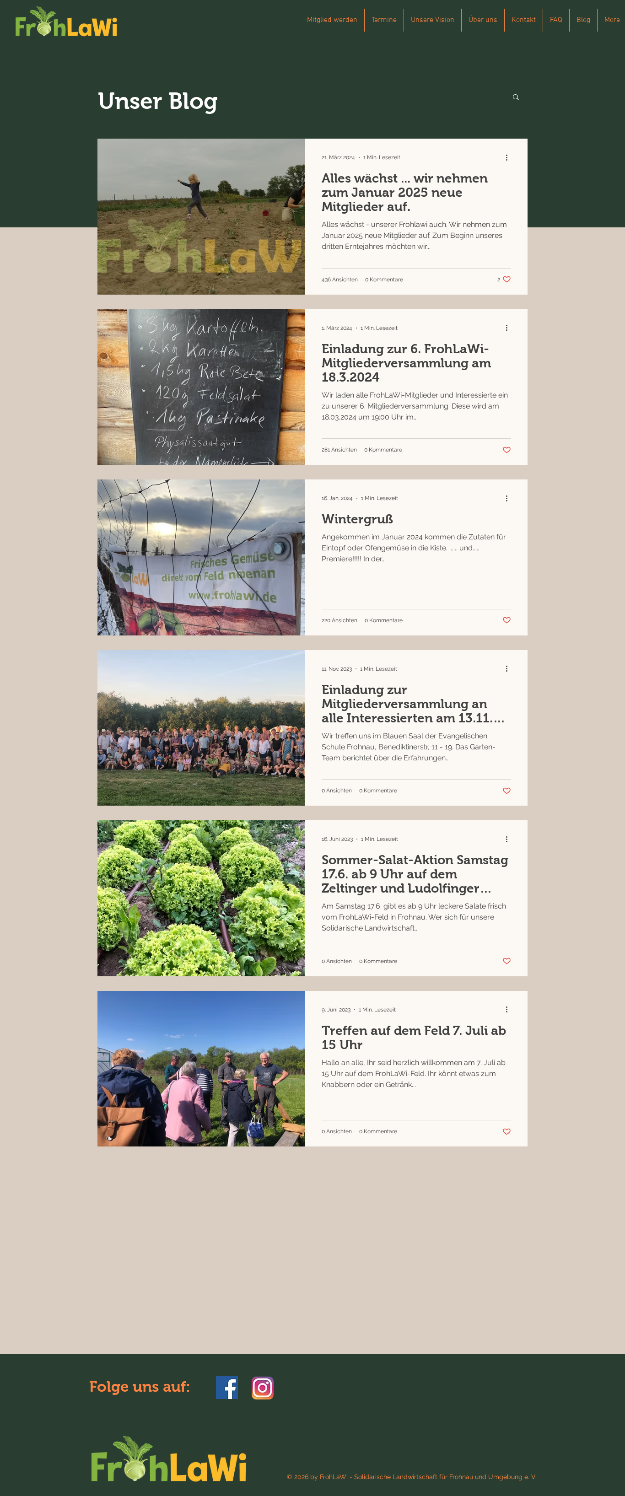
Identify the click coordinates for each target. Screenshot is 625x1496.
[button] (516, 97)
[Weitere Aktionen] (509, 157)
